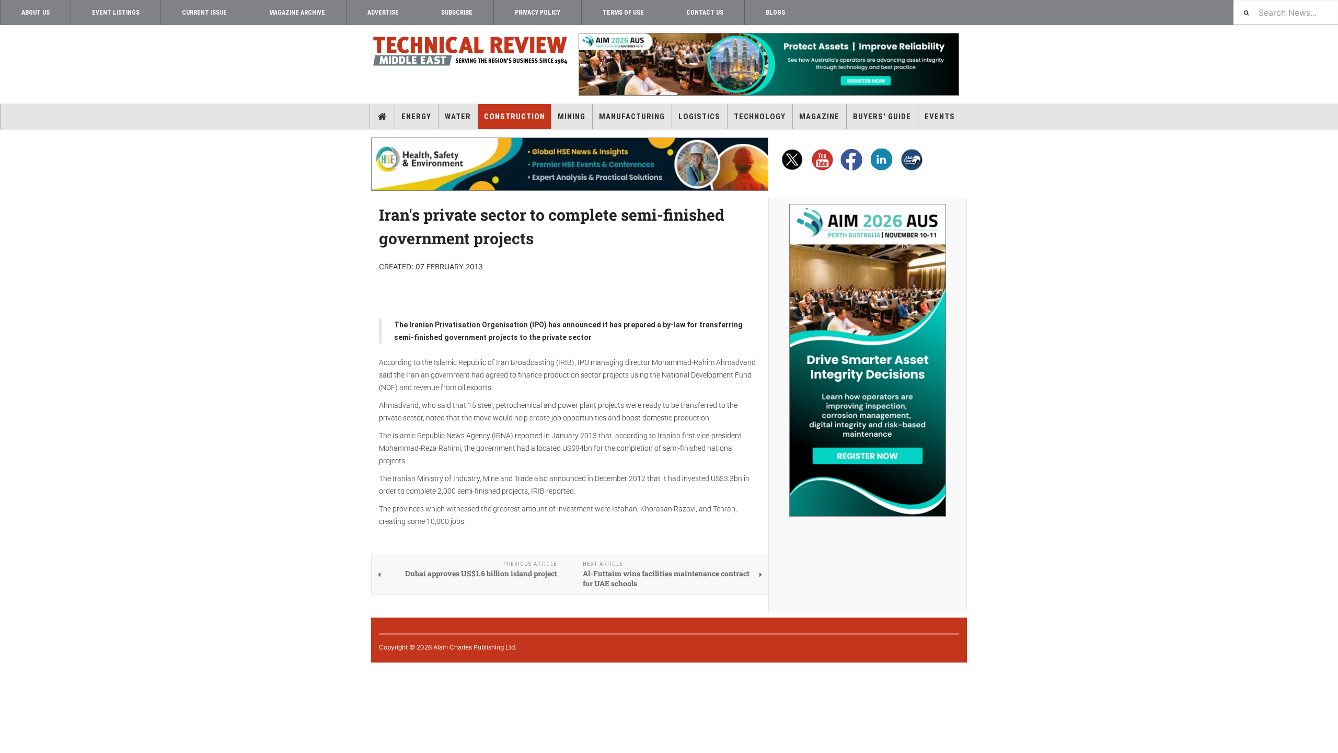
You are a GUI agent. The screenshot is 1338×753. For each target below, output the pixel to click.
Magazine (819, 116)
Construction (514, 116)
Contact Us (704, 12)
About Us (35, 12)
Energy (416, 116)
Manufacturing (632, 116)
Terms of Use (623, 12)
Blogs (775, 12)
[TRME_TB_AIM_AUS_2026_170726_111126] (768, 64)
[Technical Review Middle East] (470, 53)
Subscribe (456, 12)
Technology (760, 116)
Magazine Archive (297, 12)
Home (382, 116)
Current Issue (204, 12)
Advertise (383, 12)
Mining (571, 116)
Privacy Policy (537, 12)
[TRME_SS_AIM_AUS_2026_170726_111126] (867, 360)
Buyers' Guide (882, 116)
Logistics (699, 116)
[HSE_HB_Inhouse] (570, 164)
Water (458, 116)
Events (940, 116)
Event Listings (116, 12)
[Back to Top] (8, 671)
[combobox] (1285, 12)
